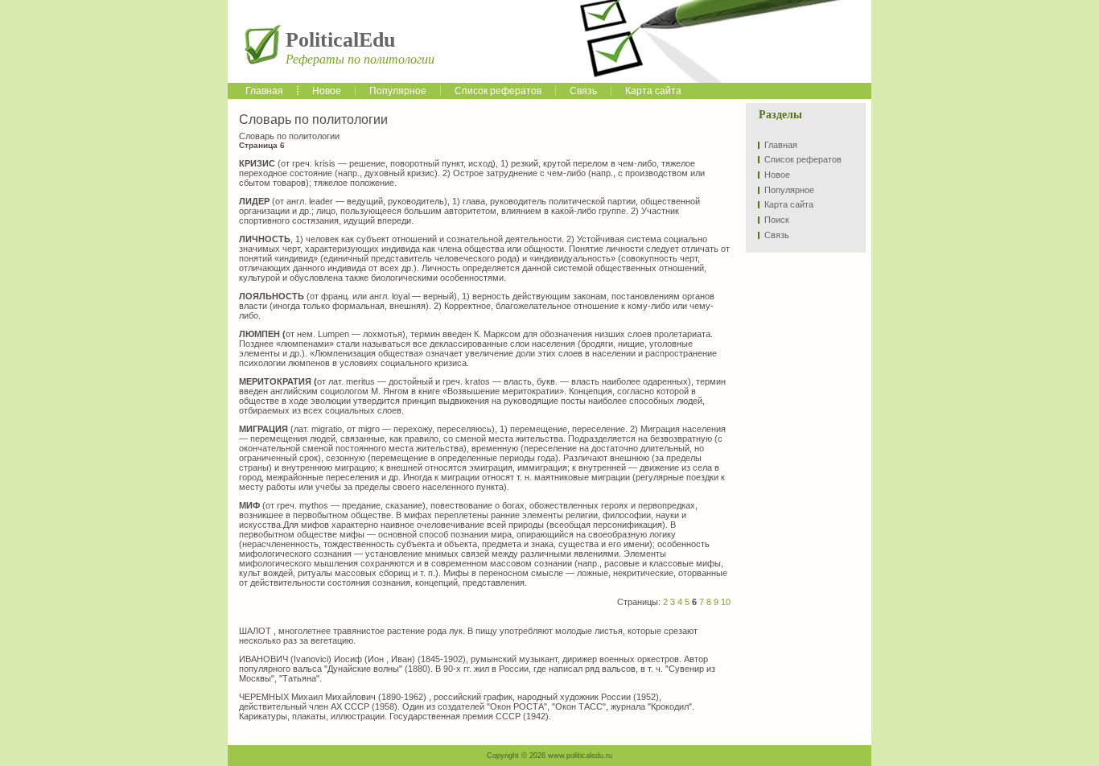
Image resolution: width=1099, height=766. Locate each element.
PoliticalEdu (340, 39)
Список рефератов (803, 159)
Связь (776, 235)
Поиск (776, 219)
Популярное (789, 190)
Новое (777, 174)
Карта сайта (788, 204)
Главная (780, 145)
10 (726, 602)
